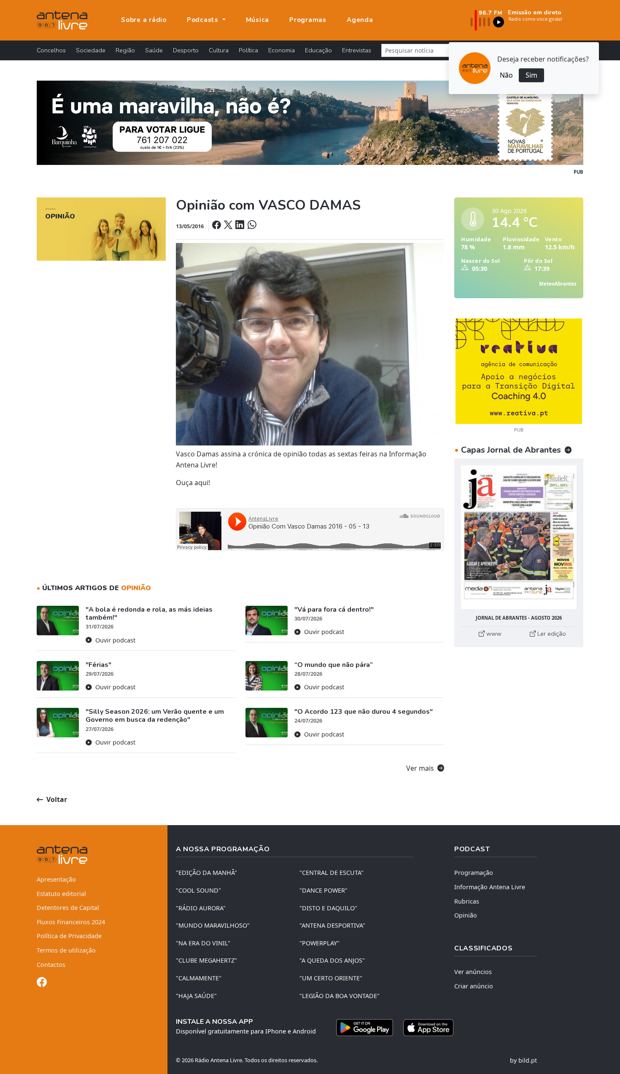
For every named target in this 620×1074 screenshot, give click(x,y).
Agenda (360, 20)
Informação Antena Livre (489, 887)
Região (125, 50)
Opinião (465, 915)
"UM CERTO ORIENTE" (330, 978)
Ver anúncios (473, 972)
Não (506, 75)
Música (258, 20)
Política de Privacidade (69, 936)
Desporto (186, 50)
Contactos (51, 965)
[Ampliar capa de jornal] (519, 537)
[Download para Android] (364, 1027)
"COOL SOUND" (198, 890)
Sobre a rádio (144, 20)
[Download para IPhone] (428, 1027)
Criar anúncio (473, 986)
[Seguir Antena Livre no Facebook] (42, 984)
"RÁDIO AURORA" (201, 908)
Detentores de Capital (68, 908)
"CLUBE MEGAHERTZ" (206, 960)
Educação (318, 50)
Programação (473, 873)
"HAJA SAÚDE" (196, 996)
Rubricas (466, 901)
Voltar (56, 799)
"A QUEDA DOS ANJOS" (332, 960)
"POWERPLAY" (319, 943)
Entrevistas (356, 50)
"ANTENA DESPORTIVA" (332, 925)
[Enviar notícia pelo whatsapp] (250, 225)
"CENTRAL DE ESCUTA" (331, 873)
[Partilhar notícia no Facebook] (217, 225)
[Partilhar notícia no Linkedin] (240, 225)
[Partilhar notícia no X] (228, 225)
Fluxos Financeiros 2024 (71, 922)
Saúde (154, 50)
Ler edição (551, 633)
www (493, 633)
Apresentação (56, 879)
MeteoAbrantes (558, 284)
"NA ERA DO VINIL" (203, 943)
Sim (531, 75)
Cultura (219, 50)
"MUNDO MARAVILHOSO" (213, 925)
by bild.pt (523, 1060)
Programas (307, 20)
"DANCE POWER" (323, 890)
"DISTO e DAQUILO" (328, 908)
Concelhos (51, 50)
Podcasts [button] (204, 20)
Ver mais (421, 768)
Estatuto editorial (61, 894)
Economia (281, 50)
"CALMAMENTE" (198, 978)
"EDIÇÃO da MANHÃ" (206, 873)
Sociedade (90, 50)
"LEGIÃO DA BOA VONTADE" (339, 996)
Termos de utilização (66, 950)
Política (248, 50)
